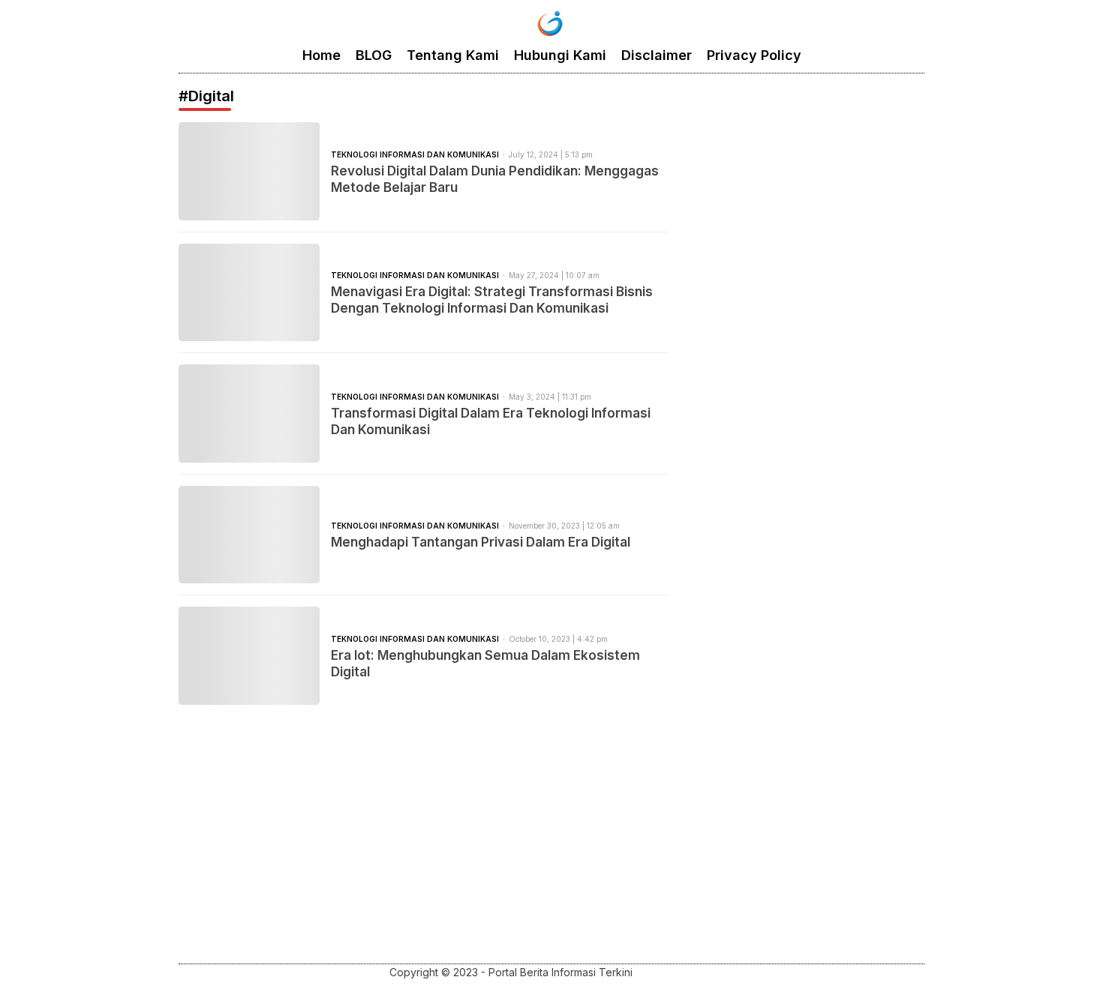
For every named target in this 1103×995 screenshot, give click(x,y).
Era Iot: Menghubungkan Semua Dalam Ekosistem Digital (485, 663)
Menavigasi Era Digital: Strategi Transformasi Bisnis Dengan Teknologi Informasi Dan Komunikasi (492, 300)
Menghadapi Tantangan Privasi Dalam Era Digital (480, 542)
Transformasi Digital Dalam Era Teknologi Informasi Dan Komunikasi (491, 421)
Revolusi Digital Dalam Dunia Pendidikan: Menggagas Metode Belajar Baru (495, 179)
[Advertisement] (551, 851)
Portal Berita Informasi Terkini (562, 972)
